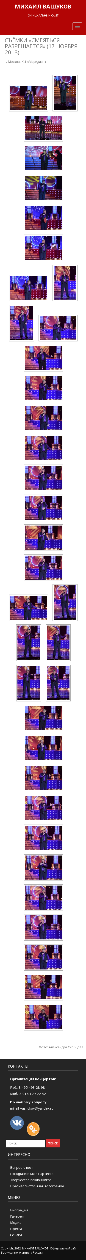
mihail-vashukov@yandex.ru (31, 1108)
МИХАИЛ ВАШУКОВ (43, 6)
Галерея (17, 1216)
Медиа (15, 1222)
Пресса (16, 1228)
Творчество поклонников (31, 1179)
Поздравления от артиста (31, 1173)
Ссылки (16, 1234)
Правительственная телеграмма (37, 1186)
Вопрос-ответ (21, 1167)
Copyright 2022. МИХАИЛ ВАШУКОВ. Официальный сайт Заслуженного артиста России (39, 1250)
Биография (19, 1210)
